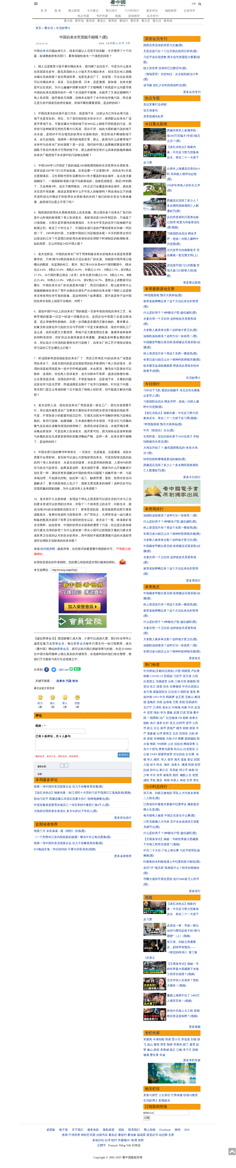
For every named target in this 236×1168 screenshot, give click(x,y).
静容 (156, 1049)
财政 (186, 728)
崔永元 (166, 707)
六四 (195, 676)
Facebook (165, 1129)
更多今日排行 (192, 477)
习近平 (177, 676)
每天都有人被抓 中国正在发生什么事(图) (169, 815)
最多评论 (152, 10)
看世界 (134, 20)
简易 (168, 1039)
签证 (190, 759)
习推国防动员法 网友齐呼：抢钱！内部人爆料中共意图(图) (183, 239)
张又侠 (187, 676)
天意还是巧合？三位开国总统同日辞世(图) (170, 51)
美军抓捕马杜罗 (153, 116)
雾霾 (181, 738)
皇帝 (159, 775)
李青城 (164, 1049)
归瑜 (194, 1039)
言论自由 (179, 754)
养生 (196, 780)
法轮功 (178, 744)
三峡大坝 (180, 681)
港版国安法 (160, 691)
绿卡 (153, 764)
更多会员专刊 (192, 92)
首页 (38, 28)
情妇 (156, 712)
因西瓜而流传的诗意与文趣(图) (163, 45)
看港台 (101, 20)
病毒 (146, 676)
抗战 (146, 770)
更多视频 (195, 1026)
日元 (156, 728)
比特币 (180, 723)
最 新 (57, 10)
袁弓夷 (147, 691)
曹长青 (154, 1055)
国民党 (184, 691)
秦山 (150, 1049)
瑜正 (172, 1049)
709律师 (162, 744)
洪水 (166, 686)
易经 (176, 775)
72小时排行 (132, 10)
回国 (197, 759)
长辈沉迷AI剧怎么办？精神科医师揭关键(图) (171, 359)
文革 (189, 780)
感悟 (146, 780)
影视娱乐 (164, 1100)
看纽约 (123, 20)
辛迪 (162, 1055)
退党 (193, 691)
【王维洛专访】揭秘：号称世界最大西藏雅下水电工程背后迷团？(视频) (183, 969)
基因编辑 (190, 738)
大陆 (169, 738)
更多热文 (195, 658)
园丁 (186, 1044)
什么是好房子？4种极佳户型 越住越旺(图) (170, 312)
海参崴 (151, 733)
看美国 (90, 20)
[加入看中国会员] (83, 612)
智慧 (195, 775)
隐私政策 (108, 1129)
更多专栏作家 (192, 1060)
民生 (160, 764)
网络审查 (189, 744)
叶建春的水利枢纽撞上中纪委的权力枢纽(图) (171, 861)
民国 (191, 764)
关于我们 (77, 1129)
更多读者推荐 (122, 856)
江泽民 (157, 707)
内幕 (184, 707)
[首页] (118, 5)
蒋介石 (164, 770)
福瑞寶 (141, 1134)
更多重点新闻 (192, 282)
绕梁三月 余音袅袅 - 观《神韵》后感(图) (59, 831)
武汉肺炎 (167, 671)
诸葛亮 (167, 775)
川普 (178, 671)
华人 (150, 759)
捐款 (121, 1129)
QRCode (64, 669)
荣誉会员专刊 (156, 39)
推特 (177, 1129)
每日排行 (111, 10)
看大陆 (68, 20)
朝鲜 (185, 717)
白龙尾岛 (189, 749)
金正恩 (179, 697)
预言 (160, 780)
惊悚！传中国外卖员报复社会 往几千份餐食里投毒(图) (68, 786)
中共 (162, 697)
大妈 (191, 733)
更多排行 (195, 891)
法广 (162, 717)
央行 (153, 723)
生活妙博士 (63, 28)
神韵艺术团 (88, 1134)
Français (113, 1145)
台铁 (171, 681)
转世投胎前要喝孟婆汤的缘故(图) (164, 459)
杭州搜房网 (47, 548)
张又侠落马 (150, 110)
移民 (156, 759)
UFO (156, 697)
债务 (159, 723)
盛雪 (192, 1044)
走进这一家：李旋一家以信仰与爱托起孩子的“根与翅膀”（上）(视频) (183, 931)
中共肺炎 (149, 671)
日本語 (136, 1145)
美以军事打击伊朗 (154, 104)
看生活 (157, 20)
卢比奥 (195, 671)
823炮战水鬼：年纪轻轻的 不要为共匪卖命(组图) (65, 849)
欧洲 (134, 1140)
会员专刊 (152, 16)
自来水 (44, 50)
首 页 (44, 10)
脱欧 (146, 723)
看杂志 (113, 1134)
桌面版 (50, 1129)
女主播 (190, 754)
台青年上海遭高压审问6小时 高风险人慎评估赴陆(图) (183, 174)
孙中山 (154, 770)
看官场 (79, 20)
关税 (159, 702)
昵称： (40, 725)
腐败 (170, 712)
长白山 (178, 749)
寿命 (183, 780)
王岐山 (189, 697)
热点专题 (83, 16)
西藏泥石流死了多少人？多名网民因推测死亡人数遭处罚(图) (183, 206)
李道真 (185, 1039)
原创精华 (134, 16)
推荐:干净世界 (71, 1134)
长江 (153, 686)
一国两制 (153, 717)
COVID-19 (156, 676)
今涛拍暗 (158, 1039)
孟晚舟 (151, 702)
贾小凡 (176, 1039)
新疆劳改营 (165, 754)
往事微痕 (175, 686)
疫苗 (159, 686)
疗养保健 (177, 1095)
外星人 (174, 780)
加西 (141, 1140)
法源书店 (102, 1134)
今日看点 (93, 10)
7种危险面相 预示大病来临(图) (162, 295)
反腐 (176, 712)
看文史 (145, 20)
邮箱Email (148, 1113)
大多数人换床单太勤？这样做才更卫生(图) (170, 330)
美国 (182, 702)
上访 (170, 744)
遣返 (184, 759)
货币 (189, 723)
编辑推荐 (171, 10)
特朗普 (186, 671)
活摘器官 (161, 681)
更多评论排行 (122, 817)
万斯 (175, 702)
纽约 (114, 1140)
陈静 (170, 1044)
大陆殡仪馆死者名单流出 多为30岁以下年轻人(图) (65, 811)
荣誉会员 (58, 643)
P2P (175, 738)
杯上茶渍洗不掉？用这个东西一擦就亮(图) (170, 353)
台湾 (159, 733)
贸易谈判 (192, 702)
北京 (175, 733)
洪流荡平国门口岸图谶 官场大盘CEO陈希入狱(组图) (183, 270)
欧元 (150, 728)
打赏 (112, 43)
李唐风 (177, 1044)
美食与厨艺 (150, 1095)
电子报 (63, 1129)
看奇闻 (168, 20)
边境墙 (167, 702)
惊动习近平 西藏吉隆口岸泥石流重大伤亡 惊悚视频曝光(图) (72, 798)
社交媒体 (172, 717)
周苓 (163, 1044)
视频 (118, 16)
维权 (153, 744)
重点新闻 (74, 10)
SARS (153, 754)
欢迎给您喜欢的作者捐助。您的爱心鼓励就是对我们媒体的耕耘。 (76, 562)
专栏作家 (102, 16)
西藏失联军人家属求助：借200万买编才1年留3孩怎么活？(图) (183, 135)
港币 (163, 728)
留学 (170, 759)
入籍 (146, 764)
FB (180, 717)
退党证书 (152, 1134)
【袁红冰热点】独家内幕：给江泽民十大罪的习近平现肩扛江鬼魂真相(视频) (82, 792)
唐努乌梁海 (166, 749)
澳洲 (184, 764)
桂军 (198, 764)
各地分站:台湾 (101, 1140)
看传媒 (131, 1134)
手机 (153, 780)
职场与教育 (190, 1095)
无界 (171, 1134)
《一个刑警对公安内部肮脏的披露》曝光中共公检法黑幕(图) (72, 837)
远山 (150, 1044)
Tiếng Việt (125, 1145)
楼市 (179, 728)
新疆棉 (191, 681)
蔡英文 (167, 733)
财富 (192, 728)
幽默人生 (186, 775)
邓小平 (183, 770)
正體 (194, 4)
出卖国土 (149, 681)
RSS (187, 1129)
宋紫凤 (147, 1039)
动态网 (163, 1134)
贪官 (150, 712)
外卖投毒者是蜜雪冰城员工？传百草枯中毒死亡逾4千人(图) (71, 804)
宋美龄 (174, 770)
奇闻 (167, 780)
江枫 (179, 1049)
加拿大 (193, 717)
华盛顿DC (124, 1140)
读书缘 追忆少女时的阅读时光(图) (165, 85)
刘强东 (183, 733)
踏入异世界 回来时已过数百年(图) (165, 68)
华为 (163, 712)
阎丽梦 (170, 697)
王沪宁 (147, 707)
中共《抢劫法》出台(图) (158, 430)
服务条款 (93, 1129)
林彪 (191, 770)
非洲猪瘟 (159, 738)
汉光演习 (174, 691)
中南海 (176, 707)
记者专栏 (189, 10)
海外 (167, 764)
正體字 (101, 1145)
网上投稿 (149, 1129)
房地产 (171, 728)
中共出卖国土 (190, 686)
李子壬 (187, 1049)
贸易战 (168, 676)
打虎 (183, 712)
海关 (177, 759)
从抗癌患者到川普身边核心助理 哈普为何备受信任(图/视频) (183, 222)
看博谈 (112, 20)
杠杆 (166, 723)
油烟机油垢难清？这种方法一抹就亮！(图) (170, 336)
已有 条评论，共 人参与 (52, 736)
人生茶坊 (164, 1095)
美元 (172, 723)
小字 (127, 43)
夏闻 (156, 1044)
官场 (189, 712)
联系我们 (134, 1129)
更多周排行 (193, 580)
